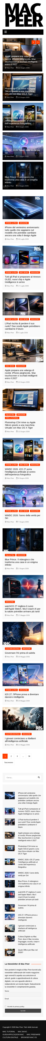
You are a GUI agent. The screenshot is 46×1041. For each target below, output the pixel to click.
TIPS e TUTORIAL (12, 418)
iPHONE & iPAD (11, 223)
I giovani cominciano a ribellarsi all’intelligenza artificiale (27, 928)
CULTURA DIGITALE (13, 648)
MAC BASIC (22, 1032)
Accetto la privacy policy (15, 1006)
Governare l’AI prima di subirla (20, 653)
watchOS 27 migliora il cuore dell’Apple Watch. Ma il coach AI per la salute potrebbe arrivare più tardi (22, 609)
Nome (7, 991)
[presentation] (34, 42)
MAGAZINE (24, 223)
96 (29, 756)
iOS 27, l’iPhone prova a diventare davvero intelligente (27, 917)
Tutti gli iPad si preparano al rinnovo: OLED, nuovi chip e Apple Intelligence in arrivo (23, 279)
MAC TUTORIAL (9, 1032)
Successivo (8, 762)
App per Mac (10, 414)
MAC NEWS (24, 272)
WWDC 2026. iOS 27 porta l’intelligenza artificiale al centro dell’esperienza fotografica (20, 121)
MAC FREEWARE (33, 1034)
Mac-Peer (10, 68)
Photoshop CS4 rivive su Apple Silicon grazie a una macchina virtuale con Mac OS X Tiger (20, 91)
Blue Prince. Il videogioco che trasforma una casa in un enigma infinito (21, 180)
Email (7, 999)
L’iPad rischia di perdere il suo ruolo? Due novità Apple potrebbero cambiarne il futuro (22, 326)
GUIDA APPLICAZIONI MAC (13, 1034)
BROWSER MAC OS (29, 1037)
